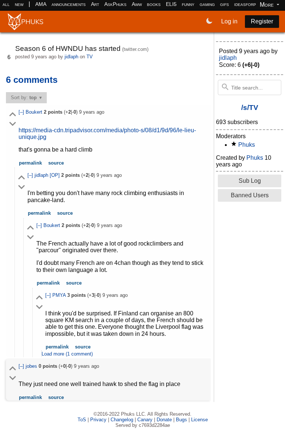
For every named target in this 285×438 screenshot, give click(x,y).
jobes (32, 366)
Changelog (122, 419)
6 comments (32, 80)
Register (262, 21)
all (6, 4)
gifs (224, 4)
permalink (30, 163)
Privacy (98, 419)
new (19, 4)
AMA (40, 4)
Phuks (246, 145)
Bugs (181, 419)
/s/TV (249, 107)
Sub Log (250, 181)
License (199, 419)
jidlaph (71, 56)
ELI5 (171, 4)
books (154, 4)
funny (188, 4)
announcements (69, 4)
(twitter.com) (135, 49)
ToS (82, 419)
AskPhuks (115, 4)
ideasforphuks (250, 4)
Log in (229, 21)
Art (95, 4)
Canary (145, 419)
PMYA (59, 295)
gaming (207, 4)
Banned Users (250, 195)
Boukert (35, 112)
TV (89, 56)
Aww (137, 4)
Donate (164, 419)
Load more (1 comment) (67, 354)
